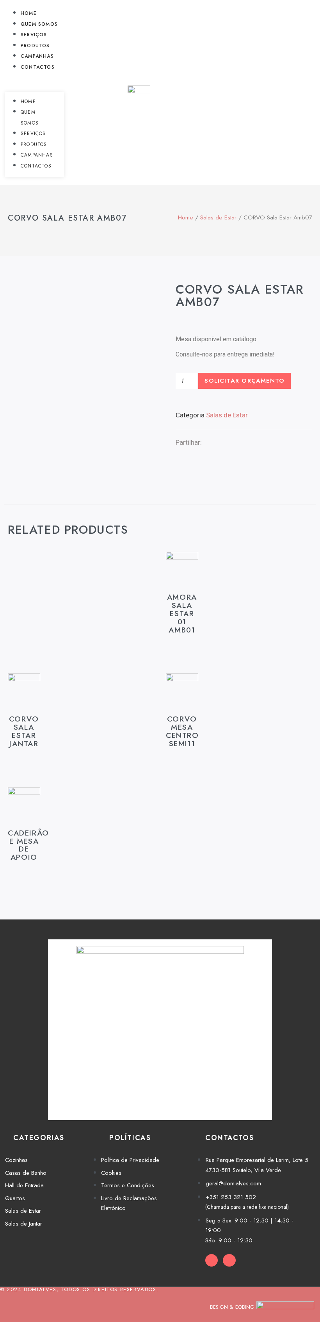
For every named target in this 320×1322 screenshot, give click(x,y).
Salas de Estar (218, 217)
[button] (34, 77)
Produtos (35, 45)
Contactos (38, 67)
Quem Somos (39, 24)
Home (29, 13)
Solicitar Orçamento (244, 380)
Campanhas (37, 56)
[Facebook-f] (211, 1260)
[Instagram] (229, 1260)
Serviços (34, 34)
